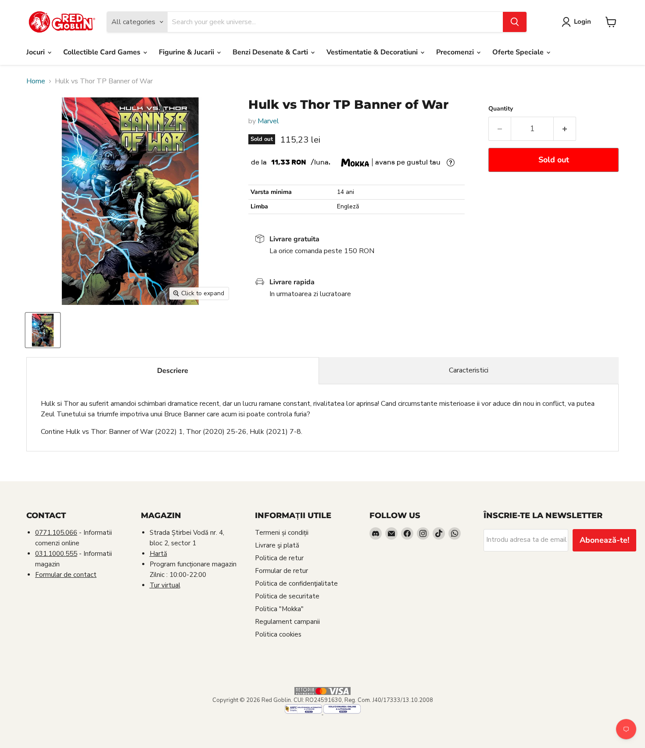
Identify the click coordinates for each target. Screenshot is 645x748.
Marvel (268, 121)
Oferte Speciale (518, 52)
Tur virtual (165, 585)
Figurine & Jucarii (187, 52)
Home (35, 81)
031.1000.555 (56, 553)
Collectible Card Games (102, 52)
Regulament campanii (287, 621)
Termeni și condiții (281, 532)
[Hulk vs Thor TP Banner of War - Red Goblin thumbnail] (42, 330)
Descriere (172, 371)
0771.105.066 (56, 532)
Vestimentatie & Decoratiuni (372, 52)
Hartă (158, 553)
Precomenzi (456, 52)
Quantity (500, 108)
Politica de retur (279, 558)
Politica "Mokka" (279, 609)
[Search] (515, 22)
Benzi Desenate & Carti (271, 52)
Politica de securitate (287, 596)
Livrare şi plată (277, 545)
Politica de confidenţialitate (296, 583)
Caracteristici (468, 370)
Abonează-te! (604, 540)
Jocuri (36, 52)
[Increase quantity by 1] (565, 129)
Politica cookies (278, 634)
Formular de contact (66, 574)
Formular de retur (281, 570)
